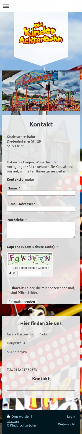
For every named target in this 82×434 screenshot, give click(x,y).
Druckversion (21, 416)
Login (71, 416)
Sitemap (13, 421)
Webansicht (66, 424)
